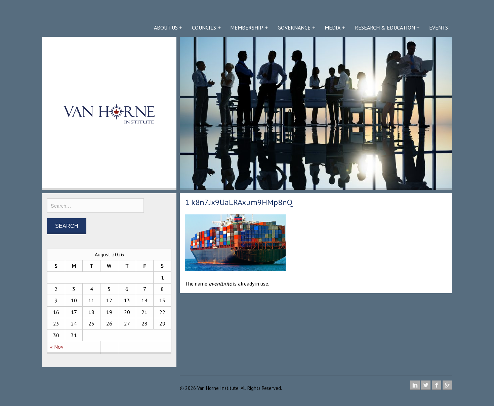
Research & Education (385, 27)
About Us (166, 27)
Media (332, 27)
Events (438, 27)
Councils (204, 27)
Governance (294, 27)
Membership (246, 27)
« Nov (57, 346)
